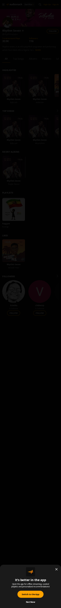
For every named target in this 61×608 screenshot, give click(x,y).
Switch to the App (30, 594)
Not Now (30, 601)
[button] (30, 304)
